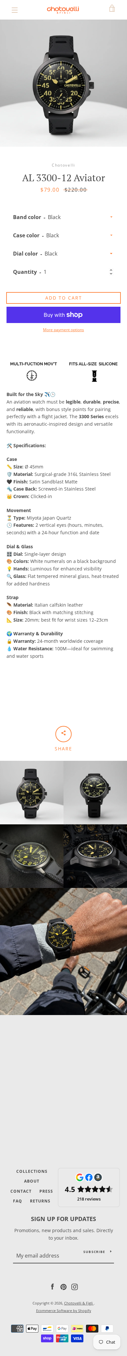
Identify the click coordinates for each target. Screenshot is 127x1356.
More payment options (63, 329)
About (31, 1181)
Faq (17, 1201)
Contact (21, 1191)
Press (46, 1191)
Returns (40, 1201)
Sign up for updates (63, 1219)
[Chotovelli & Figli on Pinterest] (63, 1286)
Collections (32, 1171)
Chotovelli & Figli (79, 1303)
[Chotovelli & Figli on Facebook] (52, 1286)
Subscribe (94, 1251)
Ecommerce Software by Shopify (63, 1310)
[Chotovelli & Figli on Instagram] (74, 1286)
